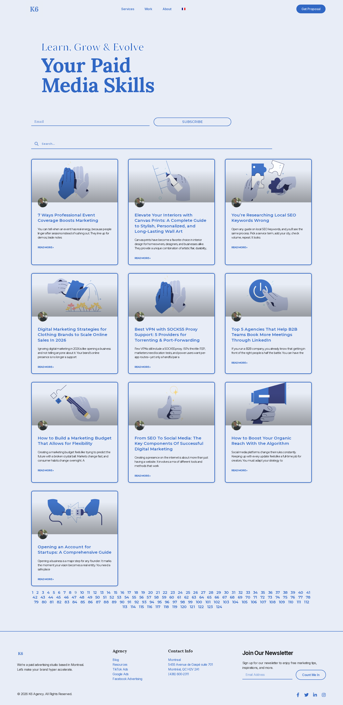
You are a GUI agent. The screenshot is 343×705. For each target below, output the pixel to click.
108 (272, 602)
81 (51, 602)
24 (180, 592)
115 (141, 607)
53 (119, 597)
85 (82, 602)
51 (104, 597)
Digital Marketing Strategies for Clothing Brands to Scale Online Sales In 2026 (72, 335)
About (167, 9)
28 (211, 592)
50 (97, 597)
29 (218, 592)
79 (36, 602)
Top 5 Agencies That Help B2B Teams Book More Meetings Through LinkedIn (264, 335)
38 (285, 592)
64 (201, 597)
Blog (116, 660)
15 (115, 592)
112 (306, 602)
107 (263, 602)
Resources (120, 664)
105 (245, 602)
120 (183, 607)
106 (254, 602)
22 (165, 592)
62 (186, 597)
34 (255, 592)
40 (300, 592)
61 (179, 597)
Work (148, 9)
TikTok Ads (120, 669)
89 (114, 602)
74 (277, 597)
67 (224, 597)
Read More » (46, 247)
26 (195, 592)
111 (299, 602)
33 (248, 592)
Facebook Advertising (127, 679)
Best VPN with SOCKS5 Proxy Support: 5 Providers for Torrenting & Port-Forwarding (167, 335)
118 (166, 607)
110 (290, 602)
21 (157, 592)
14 (108, 592)
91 (129, 602)
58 (156, 597)
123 (210, 607)
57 (149, 597)
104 (235, 602)
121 (192, 607)
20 (150, 592)
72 (262, 597)
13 (101, 592)
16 (122, 592)
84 (74, 602)
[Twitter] (306, 695)
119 (174, 607)
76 (292, 597)
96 (167, 602)
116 (149, 607)
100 (199, 602)
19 (143, 592)
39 (293, 592)
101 (208, 602)
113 (124, 607)
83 (67, 602)
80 (44, 602)
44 (50, 597)
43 (42, 597)
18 (136, 592)
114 (133, 607)
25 (188, 592)
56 (141, 597)
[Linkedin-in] (315, 695)
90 (122, 602)
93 (144, 602)
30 (226, 592)
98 (182, 602)
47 (74, 597)
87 (98, 602)
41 (308, 592)
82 (59, 602)
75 (285, 597)
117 (157, 607)
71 (255, 597)
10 (82, 592)
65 (209, 597)
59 (164, 597)
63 (194, 597)
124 (219, 607)
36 (270, 592)
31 (233, 592)
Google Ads (120, 674)
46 (66, 597)
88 (106, 602)
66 (217, 597)
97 (174, 602)
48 (81, 597)
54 (126, 597)
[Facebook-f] (298, 695)
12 (95, 592)
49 (90, 597)
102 (217, 602)
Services (127, 9)
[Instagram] (324, 695)
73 (270, 597)
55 (134, 597)
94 (151, 602)
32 (240, 592)
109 (282, 602)
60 (171, 597)
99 (190, 602)
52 (112, 597)
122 (201, 607)
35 (263, 592)
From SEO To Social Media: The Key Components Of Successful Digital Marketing (169, 443)
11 (88, 592)
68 (232, 597)
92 (136, 602)
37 (278, 592)
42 (35, 597)
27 (203, 592)
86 (90, 602)
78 (308, 597)
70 (247, 597)
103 (226, 602)
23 (173, 592)
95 (159, 602)
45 (58, 597)
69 (240, 597)
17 (129, 592)
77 (300, 597)
